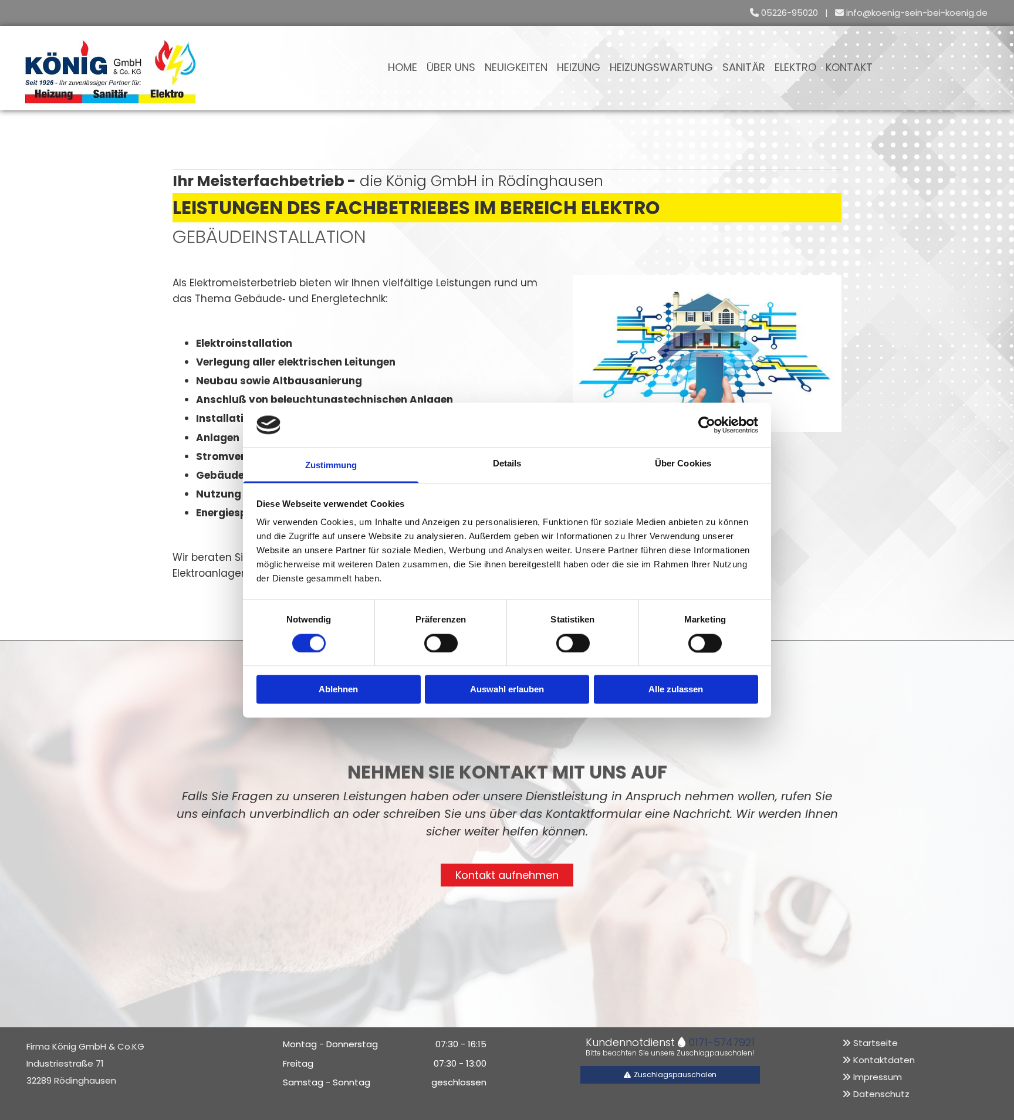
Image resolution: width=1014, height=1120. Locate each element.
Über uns (451, 68)
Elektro (795, 68)
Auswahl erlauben (507, 690)
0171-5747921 (722, 1042)
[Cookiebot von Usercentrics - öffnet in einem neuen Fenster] (706, 425)
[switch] (441, 643)
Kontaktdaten (884, 1060)
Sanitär (743, 68)
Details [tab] (507, 464)
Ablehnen (338, 690)
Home (402, 68)
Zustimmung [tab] (331, 466)
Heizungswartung (661, 68)
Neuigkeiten (516, 68)
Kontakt (849, 68)
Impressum (877, 1077)
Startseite (875, 1043)
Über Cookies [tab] (683, 464)
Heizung (578, 68)
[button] (507, 875)
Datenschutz (881, 1094)
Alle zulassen (675, 690)
